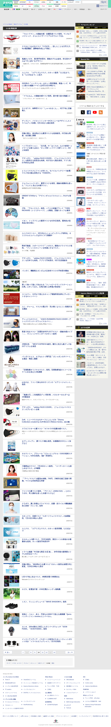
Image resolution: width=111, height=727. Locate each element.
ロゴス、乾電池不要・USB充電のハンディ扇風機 (41, 589)
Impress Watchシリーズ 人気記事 (92, 293)
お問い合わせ (24, 716)
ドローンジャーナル (11, 692)
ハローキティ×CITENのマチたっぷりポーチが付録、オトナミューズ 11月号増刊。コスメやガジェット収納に (93, 37)
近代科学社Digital (52, 704)
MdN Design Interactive (73, 702)
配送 (53, 663)
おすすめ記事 (85, 327)
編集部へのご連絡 (48, 716)
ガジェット (33, 663)
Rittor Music (49, 677)
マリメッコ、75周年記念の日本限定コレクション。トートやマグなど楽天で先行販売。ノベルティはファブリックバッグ (96, 173)
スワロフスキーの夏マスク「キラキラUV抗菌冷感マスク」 (45, 429)
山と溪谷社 (48, 692)
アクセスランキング (87, 25)
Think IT (7, 679)
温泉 (49, 9)
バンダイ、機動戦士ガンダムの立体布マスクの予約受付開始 (45, 271)
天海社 (87, 679)
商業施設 (82, 9)
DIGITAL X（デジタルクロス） (32, 692)
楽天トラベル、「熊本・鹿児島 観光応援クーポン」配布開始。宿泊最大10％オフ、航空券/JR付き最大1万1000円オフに (96, 287)
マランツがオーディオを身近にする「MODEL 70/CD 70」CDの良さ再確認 (96, 66)
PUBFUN (86, 689)
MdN (65, 696)
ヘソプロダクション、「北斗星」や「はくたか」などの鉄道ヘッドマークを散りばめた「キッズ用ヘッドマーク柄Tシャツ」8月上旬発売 (47, 148)
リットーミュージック (53, 679)
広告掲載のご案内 (36, 716)
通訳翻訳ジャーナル (72, 686)
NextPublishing (28, 704)
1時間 (79, 27)
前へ (7, 652)
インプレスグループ (85, 716)
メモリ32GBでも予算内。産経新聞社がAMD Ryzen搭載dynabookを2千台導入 (96, 74)
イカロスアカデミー (72, 692)
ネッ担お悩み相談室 (11, 696)
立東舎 (49, 689)
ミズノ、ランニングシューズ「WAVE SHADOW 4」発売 (44, 602)
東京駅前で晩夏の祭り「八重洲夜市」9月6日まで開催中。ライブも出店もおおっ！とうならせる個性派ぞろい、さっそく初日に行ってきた (96, 149)
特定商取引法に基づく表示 (100, 716)
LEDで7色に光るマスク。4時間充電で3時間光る (41, 577)
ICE (84, 677)
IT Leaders (8, 689)
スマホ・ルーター (17, 663)
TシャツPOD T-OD (53, 686)
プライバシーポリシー (62, 716)
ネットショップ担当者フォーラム (33, 683)
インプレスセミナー (29, 689)
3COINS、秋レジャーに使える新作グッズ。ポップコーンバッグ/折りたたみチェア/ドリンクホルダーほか (93, 42)
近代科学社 (48, 702)
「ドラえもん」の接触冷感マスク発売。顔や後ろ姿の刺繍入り (46, 96)
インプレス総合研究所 (11, 686)
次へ (70, 652)
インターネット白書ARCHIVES (14, 708)
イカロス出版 (68, 677)
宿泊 (89, 9)
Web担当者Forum (10, 683)
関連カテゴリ (12, 660)
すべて (8, 663)
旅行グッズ (41, 663)
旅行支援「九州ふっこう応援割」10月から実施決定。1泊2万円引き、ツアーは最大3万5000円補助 (93, 33)
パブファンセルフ (90, 692)
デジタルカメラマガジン (12, 702)
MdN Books (69, 698)
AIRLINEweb (70, 679)
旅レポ (33, 9)
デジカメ (26, 663)
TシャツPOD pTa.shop (92, 698)
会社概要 (74, 716)
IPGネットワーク (88, 695)
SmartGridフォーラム (30, 679)
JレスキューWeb (71, 689)
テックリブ (67, 705)
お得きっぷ (41, 9)
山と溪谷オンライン (53, 695)
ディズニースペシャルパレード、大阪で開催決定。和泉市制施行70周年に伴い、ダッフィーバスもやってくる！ (93, 47)
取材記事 (25, 9)
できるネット (9, 705)
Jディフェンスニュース (73, 683)
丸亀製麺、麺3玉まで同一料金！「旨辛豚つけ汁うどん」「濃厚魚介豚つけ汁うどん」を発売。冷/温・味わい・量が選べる (92, 306)
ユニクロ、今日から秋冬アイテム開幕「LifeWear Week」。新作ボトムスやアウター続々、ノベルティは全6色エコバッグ (93, 52)
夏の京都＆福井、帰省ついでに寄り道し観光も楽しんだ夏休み (96, 161)
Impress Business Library (31, 686)
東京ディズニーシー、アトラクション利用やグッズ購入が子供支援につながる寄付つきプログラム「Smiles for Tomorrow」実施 (96, 215)
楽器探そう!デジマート (54, 683)
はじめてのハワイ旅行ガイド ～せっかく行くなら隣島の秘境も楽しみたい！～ (96, 373)
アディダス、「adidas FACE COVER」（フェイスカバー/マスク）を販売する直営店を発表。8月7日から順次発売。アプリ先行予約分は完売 (46, 160)
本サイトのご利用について (10, 716)
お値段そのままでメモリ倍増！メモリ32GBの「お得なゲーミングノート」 (96, 81)
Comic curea (89, 683)
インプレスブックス (29, 701)
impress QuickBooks (91, 686)
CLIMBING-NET (52, 698)
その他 (48, 663)
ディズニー (67, 9)
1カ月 (104, 27)
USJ (75, 9)
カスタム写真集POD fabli (93, 701)
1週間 (96, 27)
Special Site (85, 59)
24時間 (88, 27)
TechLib (68, 708)
